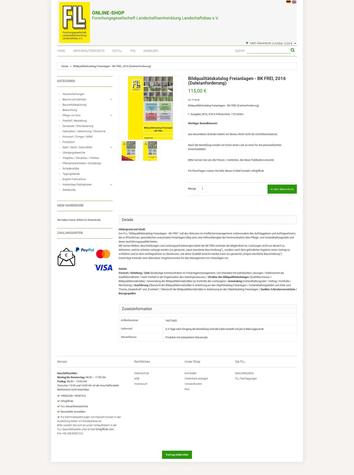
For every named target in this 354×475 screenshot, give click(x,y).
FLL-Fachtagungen (246, 378)
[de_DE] (288, 2)
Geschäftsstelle (244, 373)
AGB (136, 378)
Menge (192, 188)
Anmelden (150, 50)
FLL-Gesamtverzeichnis (74, 406)
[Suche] (293, 50)
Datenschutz (141, 373)
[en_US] (294, 2)
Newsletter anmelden (73, 411)
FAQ (132, 50)
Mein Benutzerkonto (88, 50)
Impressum (141, 383)
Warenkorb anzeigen (196, 378)
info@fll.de (257, 170)
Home (61, 50)
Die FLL (117, 50)
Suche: (240, 50)
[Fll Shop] (74, 20)
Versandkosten (193, 383)
